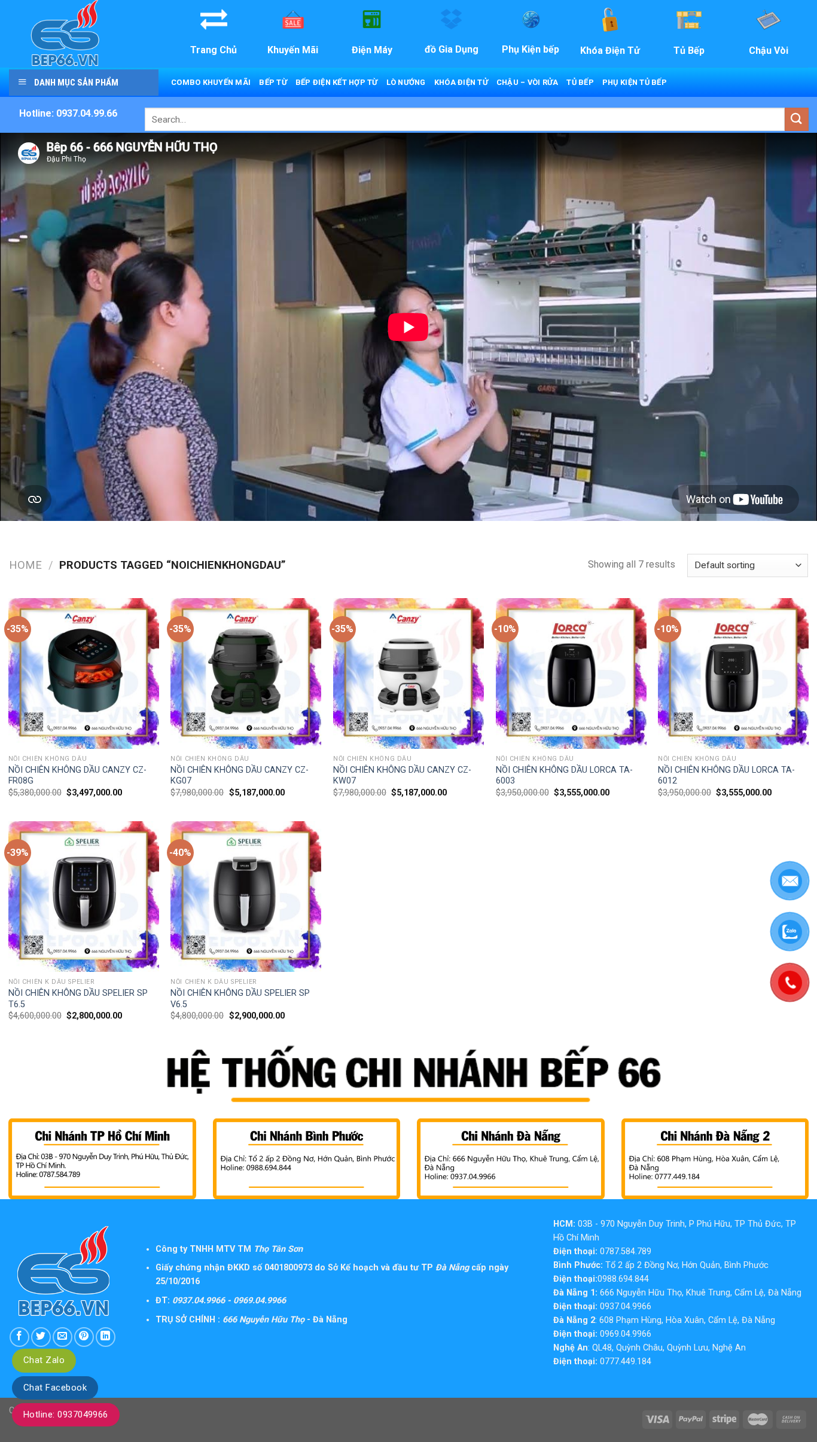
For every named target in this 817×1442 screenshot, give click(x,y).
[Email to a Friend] (62, 1337)
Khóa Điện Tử (461, 82)
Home (25, 565)
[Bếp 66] (82, 34)
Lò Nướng (406, 82)
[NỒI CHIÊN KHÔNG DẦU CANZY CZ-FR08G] (83, 673)
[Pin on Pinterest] (84, 1337)
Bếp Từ (273, 82)
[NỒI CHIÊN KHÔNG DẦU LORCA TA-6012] (733, 673)
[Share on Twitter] (41, 1337)
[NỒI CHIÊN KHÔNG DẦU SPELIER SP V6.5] (245, 896)
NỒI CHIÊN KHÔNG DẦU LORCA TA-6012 (726, 775)
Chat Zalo (44, 1360)
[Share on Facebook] (19, 1337)
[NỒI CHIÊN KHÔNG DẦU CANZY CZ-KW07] (408, 673)
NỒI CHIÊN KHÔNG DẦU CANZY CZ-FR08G (77, 775)
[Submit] (797, 119)
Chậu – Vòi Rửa (527, 82)
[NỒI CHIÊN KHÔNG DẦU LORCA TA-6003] (571, 673)
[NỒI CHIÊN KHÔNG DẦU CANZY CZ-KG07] (245, 673)
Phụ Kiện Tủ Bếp (634, 82)
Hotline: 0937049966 (65, 1414)
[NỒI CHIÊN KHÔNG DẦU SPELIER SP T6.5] (83, 896)
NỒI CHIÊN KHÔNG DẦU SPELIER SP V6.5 (240, 999)
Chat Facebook (55, 1387)
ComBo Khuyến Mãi (211, 82)
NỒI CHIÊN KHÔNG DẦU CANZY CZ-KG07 (239, 775)
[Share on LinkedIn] (105, 1337)
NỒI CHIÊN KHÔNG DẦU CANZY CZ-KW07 (402, 775)
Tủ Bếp (580, 82)
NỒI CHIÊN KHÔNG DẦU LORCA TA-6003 (564, 775)
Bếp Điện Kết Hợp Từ (336, 82)
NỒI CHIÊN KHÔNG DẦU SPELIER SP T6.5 (78, 999)
